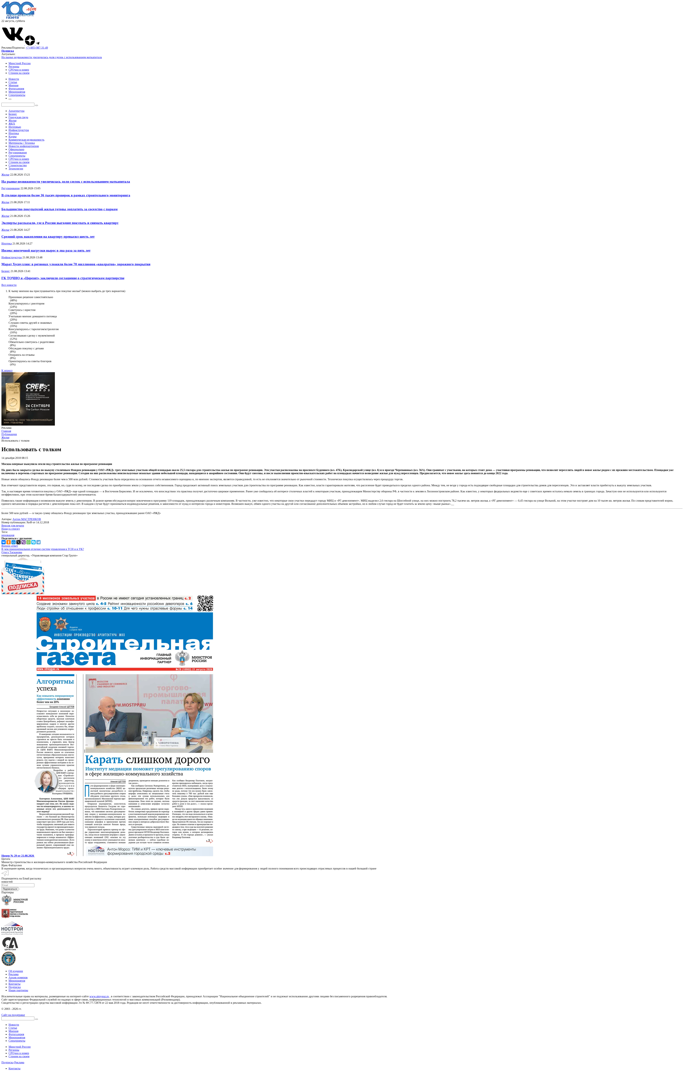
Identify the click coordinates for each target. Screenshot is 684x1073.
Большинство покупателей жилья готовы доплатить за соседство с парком (59, 209)
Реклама (14, 974)
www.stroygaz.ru (99, 996)
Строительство (18, 165)
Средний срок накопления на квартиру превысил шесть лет (48, 236)
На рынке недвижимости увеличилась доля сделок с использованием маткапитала (51, 57)
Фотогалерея (16, 1034)
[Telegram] (38, 542)
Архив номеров (18, 977)
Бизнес (13, 114)
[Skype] (33, 542)
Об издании (16, 971)
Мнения (13, 1031)
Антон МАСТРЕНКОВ (26, 519)
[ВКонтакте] (3, 542)
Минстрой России (20, 63)
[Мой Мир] (13, 542)
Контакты (14, 983)
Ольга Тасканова (11, 552)
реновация (7, 535)
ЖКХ (12, 123)
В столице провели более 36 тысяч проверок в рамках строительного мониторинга (65, 195)
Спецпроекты (17, 155)
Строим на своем (19, 72)
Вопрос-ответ (9, 545)
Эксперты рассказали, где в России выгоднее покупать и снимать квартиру (60, 223)
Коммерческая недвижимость (26, 139)
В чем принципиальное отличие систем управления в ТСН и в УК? (42, 549)
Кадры (13, 136)
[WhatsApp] (28, 542)
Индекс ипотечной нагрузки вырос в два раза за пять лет (45, 250)
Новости (14, 1024)
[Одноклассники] (8, 542)
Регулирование (18, 152)
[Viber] (23, 542)
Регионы (14, 66)
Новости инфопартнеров (24, 146)
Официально (16, 149)
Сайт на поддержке (13, 1014)
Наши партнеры (18, 990)
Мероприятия (17, 980)
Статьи (13, 1027)
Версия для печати (12, 525)
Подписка (15, 987)
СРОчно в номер (19, 69)
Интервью (15, 126)
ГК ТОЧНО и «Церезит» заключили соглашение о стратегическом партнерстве (62, 278)
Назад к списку (10, 528)
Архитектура (16, 110)
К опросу (7, 370)
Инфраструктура (19, 130)
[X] (18, 542)
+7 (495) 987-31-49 (37, 47)
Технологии (16, 168)
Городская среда (18, 117)
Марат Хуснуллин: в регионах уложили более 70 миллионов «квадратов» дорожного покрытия (75, 264)
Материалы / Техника (22, 142)
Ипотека (14, 133)
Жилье (13, 120)
